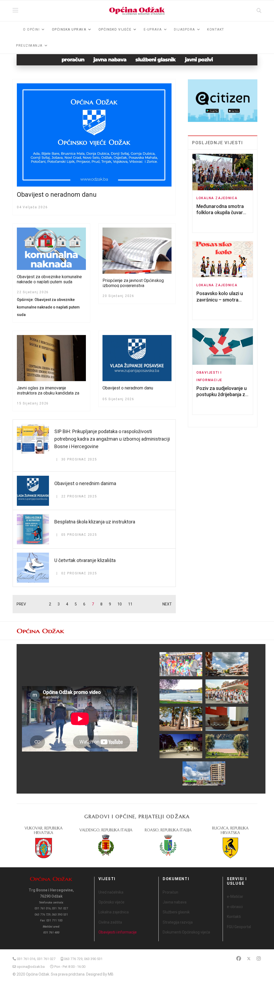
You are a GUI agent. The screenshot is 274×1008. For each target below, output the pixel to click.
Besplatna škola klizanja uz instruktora (94, 522)
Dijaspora (184, 29)
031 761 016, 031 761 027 (36, 959)
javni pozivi (199, 60)
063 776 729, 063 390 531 (83, 959)
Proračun (170, 892)
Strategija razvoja (178, 922)
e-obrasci (235, 907)
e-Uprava (153, 29)
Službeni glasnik (176, 912)
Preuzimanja (29, 45)
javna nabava (109, 60)
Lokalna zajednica (217, 198)
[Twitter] (249, 958)
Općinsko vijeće (111, 902)
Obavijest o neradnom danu (57, 194)
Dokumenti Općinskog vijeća (186, 932)
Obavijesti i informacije (117, 932)
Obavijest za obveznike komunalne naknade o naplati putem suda (49, 279)
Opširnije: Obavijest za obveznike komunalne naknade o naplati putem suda (48, 307)
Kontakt (215, 29)
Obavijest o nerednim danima (85, 483)
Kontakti (234, 916)
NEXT (167, 604)
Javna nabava (175, 902)
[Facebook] (238, 958)
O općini (31, 29)
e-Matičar (235, 896)
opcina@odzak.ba (31, 967)
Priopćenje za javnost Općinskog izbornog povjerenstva (133, 283)
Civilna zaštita (110, 922)
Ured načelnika (110, 892)
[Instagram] (259, 958)
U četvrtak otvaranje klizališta (85, 560)
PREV (21, 604)
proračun (73, 60)
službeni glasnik (155, 60)
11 (130, 604)
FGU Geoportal (239, 927)
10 (119, 604)
